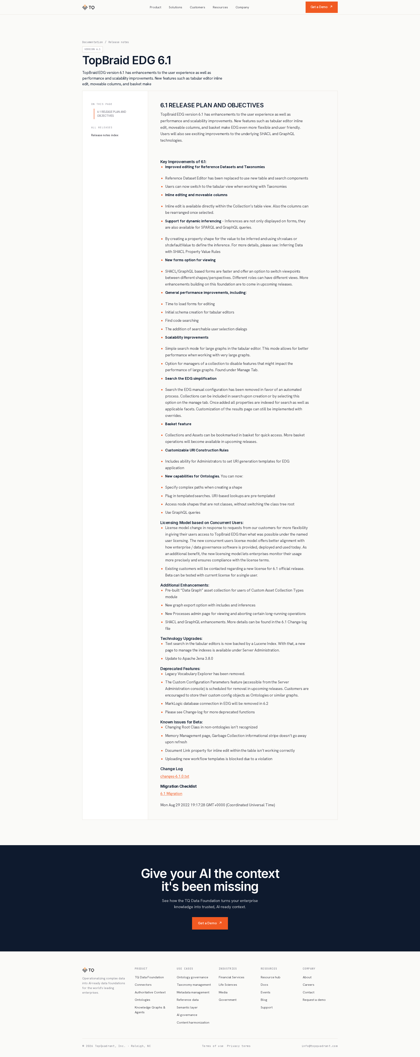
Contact (308, 992)
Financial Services (231, 977)
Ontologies (142, 1000)
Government (227, 1000)
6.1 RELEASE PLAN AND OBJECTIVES (111, 114)
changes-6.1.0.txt (174, 776)
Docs (264, 984)
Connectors (143, 984)
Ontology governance (192, 977)
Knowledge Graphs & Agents (150, 1009)
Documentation (92, 42)
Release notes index (104, 135)
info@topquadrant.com (320, 1046)
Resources (220, 7)
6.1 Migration (171, 793)
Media (223, 992)
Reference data (188, 1000)
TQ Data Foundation (149, 977)
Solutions (175, 7)
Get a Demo (322, 7)
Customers (197, 7)
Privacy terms (238, 1046)
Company (242, 7)
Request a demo (314, 1000)
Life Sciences (228, 984)
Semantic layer (187, 1007)
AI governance (187, 1015)
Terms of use (213, 1046)
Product (155, 7)
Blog (264, 1000)
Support (267, 1007)
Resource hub (270, 977)
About (307, 977)
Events (265, 992)
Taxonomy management (194, 984)
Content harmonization (193, 1022)
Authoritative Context (150, 992)
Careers (308, 984)
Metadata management (193, 992)
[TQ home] (88, 7)
